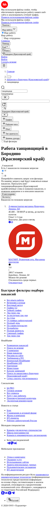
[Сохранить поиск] (4, 105)
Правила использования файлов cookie (20, 22)
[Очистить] (5, 97)
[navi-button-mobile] (4, 65)
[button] (4, 57)
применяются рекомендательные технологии (25, 475)
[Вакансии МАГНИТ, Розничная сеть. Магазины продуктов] (28, 241)
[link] (6, 50)
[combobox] (14, 91)
